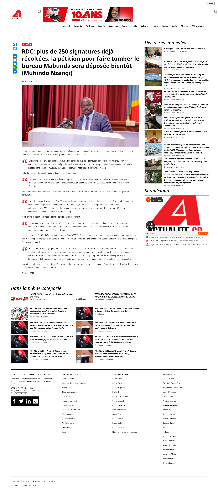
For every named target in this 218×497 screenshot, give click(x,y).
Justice (165, 26)
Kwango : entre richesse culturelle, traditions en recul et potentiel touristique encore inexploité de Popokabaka (186, 94)
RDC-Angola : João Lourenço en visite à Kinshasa (185, 48)
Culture (144, 26)
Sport (124, 26)
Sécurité (101, 26)
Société (133, 26)
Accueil (66, 26)
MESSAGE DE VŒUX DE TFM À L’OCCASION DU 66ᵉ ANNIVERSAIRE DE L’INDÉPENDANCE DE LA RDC (115, 295)
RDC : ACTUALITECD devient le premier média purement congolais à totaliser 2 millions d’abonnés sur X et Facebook (49, 311)
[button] (39, 11)
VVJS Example (198, 26)
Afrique (184, 26)
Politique (90, 26)
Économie (113, 26)
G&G (38, 485)
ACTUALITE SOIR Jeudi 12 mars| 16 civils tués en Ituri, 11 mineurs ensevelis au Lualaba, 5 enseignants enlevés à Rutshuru (115, 354)
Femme (154, 26)
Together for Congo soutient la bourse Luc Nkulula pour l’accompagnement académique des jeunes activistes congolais (186, 107)
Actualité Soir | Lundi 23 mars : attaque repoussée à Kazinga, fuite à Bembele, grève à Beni (117, 309)
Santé (174, 26)
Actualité (78, 26)
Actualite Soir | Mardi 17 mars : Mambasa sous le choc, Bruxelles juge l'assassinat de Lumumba (51, 338)
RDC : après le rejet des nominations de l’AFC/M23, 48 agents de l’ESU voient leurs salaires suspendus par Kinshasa (186, 161)
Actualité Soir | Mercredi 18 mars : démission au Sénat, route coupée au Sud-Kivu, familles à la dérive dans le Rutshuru (116, 325)
